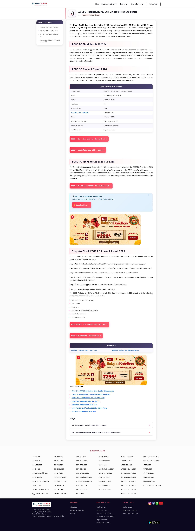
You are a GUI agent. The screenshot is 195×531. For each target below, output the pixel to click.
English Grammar (102, 519)
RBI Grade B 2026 (60, 477)
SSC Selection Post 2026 (40, 481)
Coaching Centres (107, 4)
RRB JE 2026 (103, 465)
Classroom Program (130, 510)
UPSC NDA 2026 (126, 461)
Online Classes (128, 507)
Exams (122, 4)
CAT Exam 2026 (104, 485)
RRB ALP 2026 (103, 457)
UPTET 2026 (147, 469)
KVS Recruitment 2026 (151, 457)
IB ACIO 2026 (58, 473)
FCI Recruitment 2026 (84, 477)
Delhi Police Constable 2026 (40, 494)
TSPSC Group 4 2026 (128, 481)
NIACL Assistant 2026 (84, 481)
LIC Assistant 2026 (83, 473)
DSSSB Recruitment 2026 (152, 485)
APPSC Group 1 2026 (128, 489)
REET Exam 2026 (149, 481)
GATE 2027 (80, 493)
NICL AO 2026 (59, 489)
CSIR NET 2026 (148, 477)
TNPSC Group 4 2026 (128, 473)
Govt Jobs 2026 (101, 510)
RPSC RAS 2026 (81, 489)
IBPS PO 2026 (81, 457)
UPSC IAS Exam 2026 (128, 469)
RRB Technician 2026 (106, 469)
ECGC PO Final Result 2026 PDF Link (49, 35)
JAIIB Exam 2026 (104, 477)
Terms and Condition (130, 513)
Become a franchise (77, 510)
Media (72, 513)
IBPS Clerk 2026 (82, 461)
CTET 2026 (147, 465)
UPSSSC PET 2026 (105, 489)
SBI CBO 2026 (59, 469)
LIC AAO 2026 (59, 485)
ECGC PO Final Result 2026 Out (49, 27)
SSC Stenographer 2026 (40, 489)
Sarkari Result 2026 (103, 522)
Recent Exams (136, 4)
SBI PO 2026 (58, 457)
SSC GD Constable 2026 (40, 473)
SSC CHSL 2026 (37, 461)
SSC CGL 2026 (36, 457)
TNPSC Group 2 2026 (128, 477)
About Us (73, 507)
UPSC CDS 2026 (126, 465)
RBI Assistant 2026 (60, 481)
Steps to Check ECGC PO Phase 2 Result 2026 (50, 41)
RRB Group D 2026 (105, 473)
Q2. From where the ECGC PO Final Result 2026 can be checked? (96, 432)
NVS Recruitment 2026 (151, 461)
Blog (97, 4)
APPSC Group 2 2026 (128, 493)
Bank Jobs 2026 (101, 507)
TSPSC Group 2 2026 (128, 485)
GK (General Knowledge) (105, 516)
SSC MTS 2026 (37, 465)
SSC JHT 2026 (36, 485)
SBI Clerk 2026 (59, 461)
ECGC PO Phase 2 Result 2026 (49, 31)
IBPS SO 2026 (81, 469)
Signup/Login (154, 4)
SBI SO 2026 (58, 465)
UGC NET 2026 (148, 473)
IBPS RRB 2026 (81, 465)
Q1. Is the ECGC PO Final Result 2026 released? (89, 425)
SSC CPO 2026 (37, 477)
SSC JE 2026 (36, 469)
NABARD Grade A (60, 493)
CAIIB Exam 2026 (105, 481)
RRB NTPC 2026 (104, 461)
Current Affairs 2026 (103, 513)
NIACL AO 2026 (81, 485)
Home (79, 15)
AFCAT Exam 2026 (127, 457)
